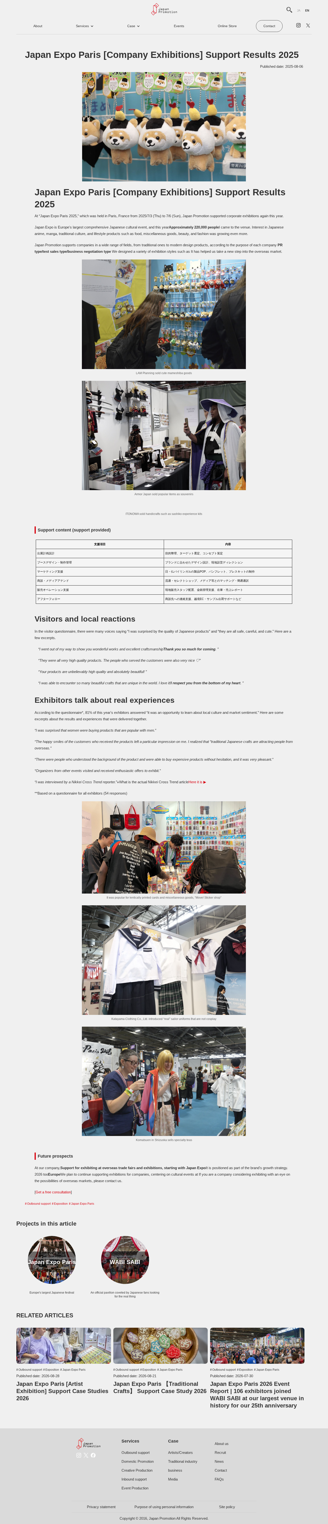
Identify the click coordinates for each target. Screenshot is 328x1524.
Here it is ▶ (197, 782)
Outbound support (39, 1203)
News (219, 1461)
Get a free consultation (53, 1192)
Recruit (220, 1452)
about (37, 26)
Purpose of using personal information (164, 1507)
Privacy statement (101, 1507)
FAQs (219, 1479)
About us (222, 1444)
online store (227, 26)
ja (298, 10)
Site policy (227, 1507)
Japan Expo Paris (82, 1203)
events (179, 26)
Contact (269, 26)
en (307, 10)
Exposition (61, 1203)
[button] (84, 26)
